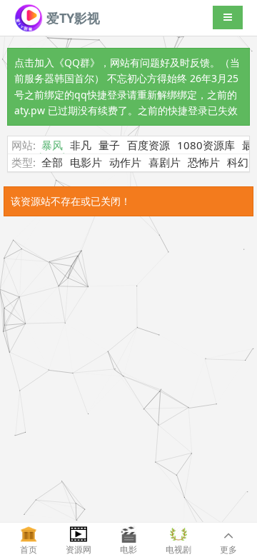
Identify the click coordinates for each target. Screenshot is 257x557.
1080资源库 (206, 145)
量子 (109, 145)
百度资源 (148, 145)
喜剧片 (164, 162)
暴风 (52, 145)
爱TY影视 (71, 17)
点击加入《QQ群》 (57, 62)
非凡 (80, 145)
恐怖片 (204, 162)
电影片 (86, 162)
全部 (52, 162)
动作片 (125, 162)
